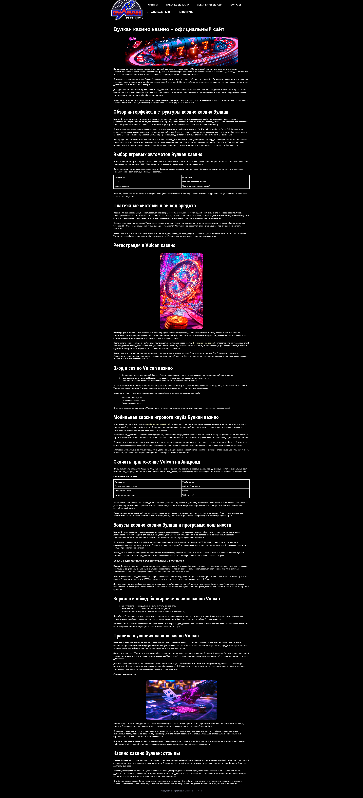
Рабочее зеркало (177, 5)
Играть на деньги (158, 12)
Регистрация (186, 12)
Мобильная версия (209, 5)
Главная (152, 5)
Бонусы (235, 5)
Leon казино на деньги (203, 343)
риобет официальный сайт (158, 424)
